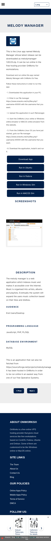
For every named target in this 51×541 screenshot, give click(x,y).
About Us (14, 469)
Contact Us (15, 473)
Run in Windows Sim (25, 184)
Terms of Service (17, 499)
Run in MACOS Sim (25, 193)
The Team (14, 464)
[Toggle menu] (3, 4)
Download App (26, 159)
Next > (32, 391)
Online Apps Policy (18, 491)
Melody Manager (25, 25)
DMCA (13, 503)
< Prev (19, 391)
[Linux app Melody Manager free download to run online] (13, 41)
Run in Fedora (25, 176)
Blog (12, 477)
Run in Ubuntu (25, 167)
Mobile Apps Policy (18, 495)
